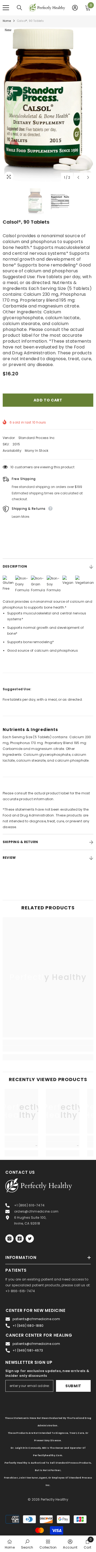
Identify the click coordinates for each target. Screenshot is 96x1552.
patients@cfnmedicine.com (36, 1319)
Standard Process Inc (36, 438)
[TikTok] (19, 1238)
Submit (73, 1386)
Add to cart (48, 400)
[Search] (19, 8)
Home (7, 21)
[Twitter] (30, 1238)
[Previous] (78, 177)
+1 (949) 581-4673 (28, 1350)
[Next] (88, 177)
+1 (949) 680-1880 (28, 1325)
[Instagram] (9, 1238)
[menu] (6, 8)
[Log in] (74, 7)
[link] (48, 1049)
